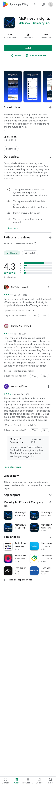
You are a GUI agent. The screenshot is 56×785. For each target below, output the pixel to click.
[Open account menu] (50, 4)
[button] (32, 38)
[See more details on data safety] (14, 228)
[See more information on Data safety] (50, 156)
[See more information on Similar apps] (50, 537)
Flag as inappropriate (18, 579)
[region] (28, 36)
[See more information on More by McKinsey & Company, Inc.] (50, 502)
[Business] (11, 148)
